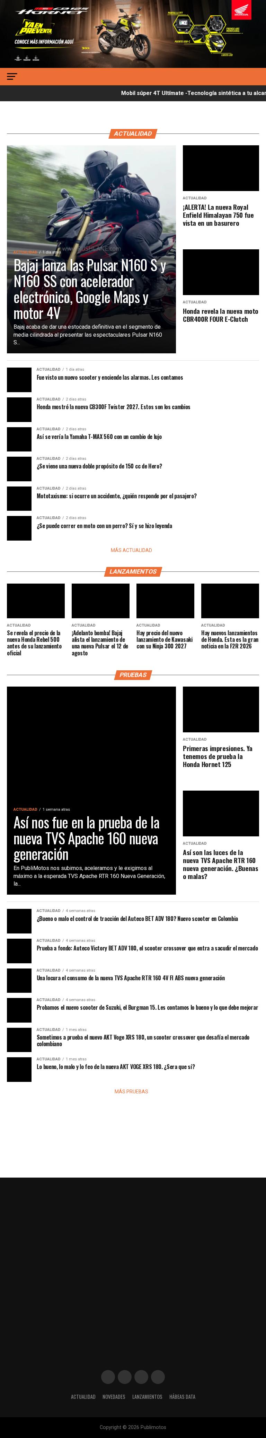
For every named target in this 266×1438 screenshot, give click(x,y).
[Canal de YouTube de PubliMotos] (158, 1377)
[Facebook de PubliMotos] (108, 1377)
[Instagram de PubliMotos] (125, 1377)
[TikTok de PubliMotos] (141, 1377)
